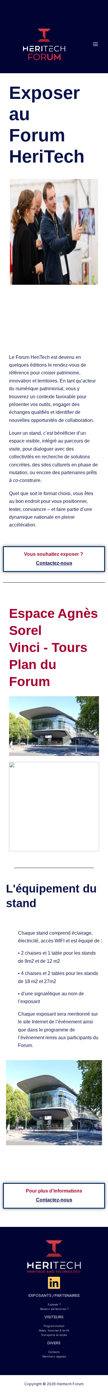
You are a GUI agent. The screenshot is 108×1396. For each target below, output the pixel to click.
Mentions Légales (54, 1356)
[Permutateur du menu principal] (95, 44)
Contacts (54, 1352)
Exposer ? (54, 1304)
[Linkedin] (54, 1283)
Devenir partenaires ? (54, 1309)
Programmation (54, 1326)
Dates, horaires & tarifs (54, 1330)
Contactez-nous (54, 563)
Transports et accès (54, 1335)
